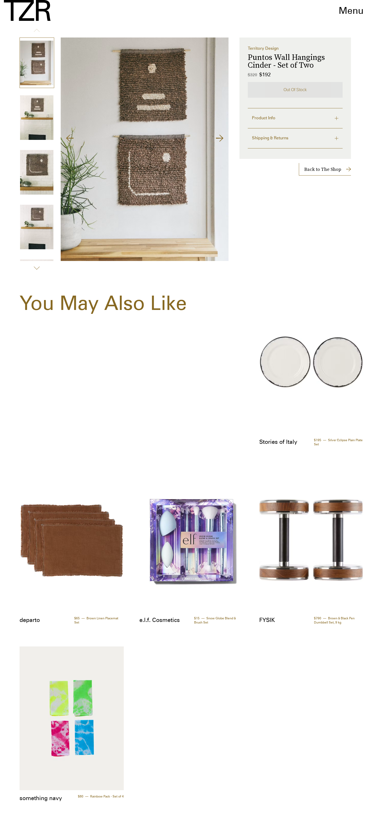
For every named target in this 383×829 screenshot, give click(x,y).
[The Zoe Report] (27, 10)
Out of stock (295, 90)
